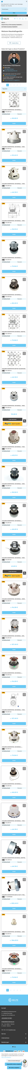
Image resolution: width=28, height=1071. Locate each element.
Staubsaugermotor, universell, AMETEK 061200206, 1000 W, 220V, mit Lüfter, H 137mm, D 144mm (12, 294)
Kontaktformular (12, 1029)
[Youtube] (13, 1047)
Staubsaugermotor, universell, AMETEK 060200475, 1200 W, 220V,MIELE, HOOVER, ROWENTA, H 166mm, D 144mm (13, 673)
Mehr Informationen (6, 1057)
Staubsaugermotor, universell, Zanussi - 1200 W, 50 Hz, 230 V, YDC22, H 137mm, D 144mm (13, 784)
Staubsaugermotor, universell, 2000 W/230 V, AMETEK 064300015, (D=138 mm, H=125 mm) (13, 599)
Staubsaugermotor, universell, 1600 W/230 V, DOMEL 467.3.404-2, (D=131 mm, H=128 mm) (13, 932)
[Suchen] (17, 18)
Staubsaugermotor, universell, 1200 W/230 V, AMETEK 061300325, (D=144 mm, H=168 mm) (13, 220)
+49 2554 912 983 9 (9, 69)
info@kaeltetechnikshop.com (7, 1021)
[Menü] (15, 18)
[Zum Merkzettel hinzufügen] (24, 94)
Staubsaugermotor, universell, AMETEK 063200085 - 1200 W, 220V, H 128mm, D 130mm (12, 109)
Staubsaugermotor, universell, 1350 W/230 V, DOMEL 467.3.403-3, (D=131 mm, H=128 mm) (13, 447)
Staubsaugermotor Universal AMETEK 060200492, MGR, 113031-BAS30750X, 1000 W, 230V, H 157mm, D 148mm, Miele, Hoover (14, 858)
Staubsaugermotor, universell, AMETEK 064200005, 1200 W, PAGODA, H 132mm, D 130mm (13, 747)
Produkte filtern (15, 43)
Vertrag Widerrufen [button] (21, 15)
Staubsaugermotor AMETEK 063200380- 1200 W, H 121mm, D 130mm (14, 368)
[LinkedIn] (15, 1047)
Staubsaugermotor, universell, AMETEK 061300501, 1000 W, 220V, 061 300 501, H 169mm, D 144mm (13, 257)
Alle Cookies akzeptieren (14, 1067)
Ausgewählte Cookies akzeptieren (14, 1064)
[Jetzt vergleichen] (20, 18)
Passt (14, 12)
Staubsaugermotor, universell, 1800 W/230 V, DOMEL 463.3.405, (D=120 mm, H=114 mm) (13, 405)
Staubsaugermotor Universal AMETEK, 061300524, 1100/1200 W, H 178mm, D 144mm (13, 331)
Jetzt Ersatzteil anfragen (10, 75)
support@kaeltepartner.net (10, 70)
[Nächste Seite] (20, 85)
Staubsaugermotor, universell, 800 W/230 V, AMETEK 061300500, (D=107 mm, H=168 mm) (13, 636)
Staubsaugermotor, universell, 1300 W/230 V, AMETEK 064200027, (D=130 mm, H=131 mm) (13, 183)
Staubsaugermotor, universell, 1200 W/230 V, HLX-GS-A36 (13, 484)
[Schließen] (26, 1)
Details (14, 123)
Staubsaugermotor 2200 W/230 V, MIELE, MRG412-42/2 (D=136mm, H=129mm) (14, 895)
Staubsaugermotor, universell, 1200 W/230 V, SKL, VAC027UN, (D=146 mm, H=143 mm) (14, 558)
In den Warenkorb (12, 419)
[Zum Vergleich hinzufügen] (24, 420)
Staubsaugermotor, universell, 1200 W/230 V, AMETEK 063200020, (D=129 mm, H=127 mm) (13, 147)
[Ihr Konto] (23, 18)
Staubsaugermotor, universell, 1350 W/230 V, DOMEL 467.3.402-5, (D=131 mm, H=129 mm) (13, 821)
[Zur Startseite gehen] (5, 18)
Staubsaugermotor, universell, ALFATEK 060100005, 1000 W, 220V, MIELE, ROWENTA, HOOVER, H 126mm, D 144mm (13, 969)
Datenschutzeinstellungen (14, 1060)
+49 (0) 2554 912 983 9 (6, 1018)
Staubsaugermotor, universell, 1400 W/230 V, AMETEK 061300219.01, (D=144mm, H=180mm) (13, 710)
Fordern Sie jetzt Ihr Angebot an (12, 80)
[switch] (24, 1066)
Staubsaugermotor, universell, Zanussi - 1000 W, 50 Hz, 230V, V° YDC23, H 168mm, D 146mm (14, 521)
